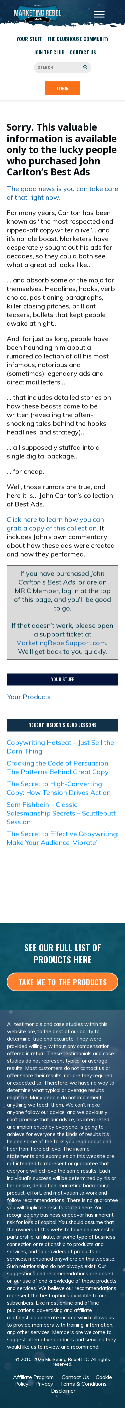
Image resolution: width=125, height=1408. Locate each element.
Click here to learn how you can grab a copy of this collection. (55, 523)
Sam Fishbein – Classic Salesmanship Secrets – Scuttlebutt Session (61, 813)
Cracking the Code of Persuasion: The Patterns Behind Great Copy (58, 767)
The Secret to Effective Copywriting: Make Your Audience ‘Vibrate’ (62, 838)
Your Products (29, 696)
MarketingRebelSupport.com (61, 642)
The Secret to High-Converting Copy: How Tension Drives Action (59, 788)
